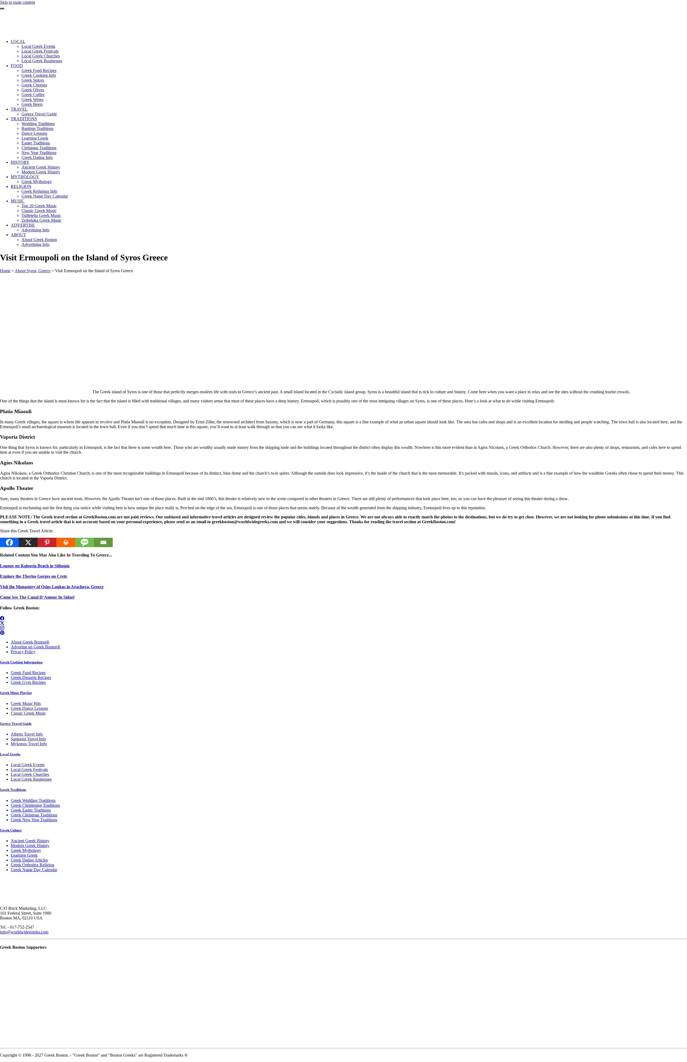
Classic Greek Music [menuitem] (39, 210)
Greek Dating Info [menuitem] (37, 157)
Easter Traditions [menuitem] (35, 143)
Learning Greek (24, 855)
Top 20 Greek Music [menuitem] (39, 205)
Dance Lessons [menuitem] (34, 133)
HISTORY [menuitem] (20, 162)
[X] (28, 542)
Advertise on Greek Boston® (35, 647)
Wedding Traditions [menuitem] (38, 123)
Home (5, 270)
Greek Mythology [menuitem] (36, 181)
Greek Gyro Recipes (28, 682)
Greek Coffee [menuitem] (33, 94)
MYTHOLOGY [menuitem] (25, 176)
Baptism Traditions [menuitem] (37, 128)
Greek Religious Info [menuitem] (39, 191)
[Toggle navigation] (2, 8)
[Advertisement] (161, 310)
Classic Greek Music (28, 713)
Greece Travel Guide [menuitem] (39, 114)
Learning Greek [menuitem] (34, 138)
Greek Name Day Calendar (34, 869)
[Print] (65, 542)
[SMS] (84, 542)
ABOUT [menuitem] (18, 234)
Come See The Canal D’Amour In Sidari (37, 597)
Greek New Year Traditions (34, 819)
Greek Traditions (13, 790)
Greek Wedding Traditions (33, 800)
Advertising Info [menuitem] (35, 230)
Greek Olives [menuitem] (32, 90)
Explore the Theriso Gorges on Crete (33, 576)
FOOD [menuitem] (17, 65)
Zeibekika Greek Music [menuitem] (41, 220)
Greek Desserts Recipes (31, 677)
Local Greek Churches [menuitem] (40, 56)
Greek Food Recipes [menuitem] (38, 70)
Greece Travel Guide (16, 724)
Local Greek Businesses (31, 779)
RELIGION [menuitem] (21, 186)
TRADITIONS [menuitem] (24, 119)
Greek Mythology (26, 850)
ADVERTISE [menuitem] (23, 225)
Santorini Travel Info (28, 739)
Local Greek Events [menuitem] (38, 46)
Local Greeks (10, 754)
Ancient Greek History (30, 840)
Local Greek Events (28, 764)
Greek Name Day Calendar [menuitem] (44, 196)
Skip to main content (17, 2)
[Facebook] (9, 542)
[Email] (103, 542)
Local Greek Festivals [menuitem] (40, 51)
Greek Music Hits (26, 703)
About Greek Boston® (30, 642)
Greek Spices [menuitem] (32, 80)
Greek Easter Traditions (31, 810)
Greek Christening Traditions (35, 805)
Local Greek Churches (30, 774)
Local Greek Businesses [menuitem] (41, 61)
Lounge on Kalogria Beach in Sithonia (35, 565)
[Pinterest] (47, 542)
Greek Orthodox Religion (32, 865)
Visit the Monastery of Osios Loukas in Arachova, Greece (52, 586)
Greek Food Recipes (28, 672)
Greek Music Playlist (16, 693)
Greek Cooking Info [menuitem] (38, 75)
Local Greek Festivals (29, 769)
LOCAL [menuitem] (18, 41)
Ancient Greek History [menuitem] (40, 167)
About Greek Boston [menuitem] (39, 239)
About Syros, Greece (32, 270)
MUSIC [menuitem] (17, 201)
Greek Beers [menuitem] (32, 104)
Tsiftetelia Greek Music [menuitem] (41, 215)
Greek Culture (11, 830)
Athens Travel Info (27, 734)
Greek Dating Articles (29, 860)
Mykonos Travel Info (29, 743)
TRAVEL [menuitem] (19, 109)
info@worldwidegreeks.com (24, 932)
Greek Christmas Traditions (34, 815)
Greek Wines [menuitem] (32, 99)
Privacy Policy (23, 651)
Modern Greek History (30, 845)
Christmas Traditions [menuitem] (38, 148)
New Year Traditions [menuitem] (38, 152)
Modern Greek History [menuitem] (40, 172)
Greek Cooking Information (21, 662)
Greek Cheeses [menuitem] (34, 85)
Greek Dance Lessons (29, 708)
